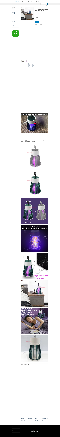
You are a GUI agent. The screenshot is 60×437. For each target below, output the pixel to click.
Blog (32, 1)
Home (21, 1)
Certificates (28, 1)
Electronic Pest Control (14, 13)
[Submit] (47, 4)
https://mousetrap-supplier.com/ (34, 431)
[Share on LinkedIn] (41, 24)
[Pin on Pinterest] (39, 24)
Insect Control (13, 21)
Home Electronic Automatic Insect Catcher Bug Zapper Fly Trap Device (31, 419)
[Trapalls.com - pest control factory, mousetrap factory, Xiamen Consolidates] (15, 1)
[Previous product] (47, 5)
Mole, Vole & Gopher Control (15, 22)
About (34, 1)
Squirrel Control (14, 9)
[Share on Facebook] (36, 24)
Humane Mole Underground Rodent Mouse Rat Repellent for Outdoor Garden (24, 419)
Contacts (37, 1)
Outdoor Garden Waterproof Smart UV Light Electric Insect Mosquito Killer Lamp (37, 419)
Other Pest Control (14, 26)
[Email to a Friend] (38, 24)
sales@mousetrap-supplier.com (40, 13)
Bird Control (13, 12)
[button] (22, 58)
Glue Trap (13, 25)
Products (23, 1)
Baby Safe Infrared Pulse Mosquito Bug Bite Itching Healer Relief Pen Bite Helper (45, 419)
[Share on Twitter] (37, 24)
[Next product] (46, 5)
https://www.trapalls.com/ (34, 430)
